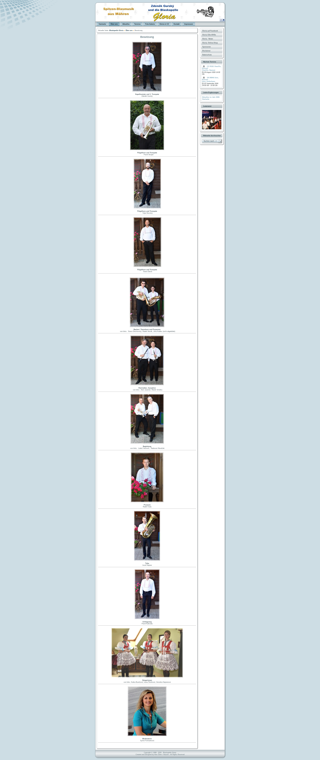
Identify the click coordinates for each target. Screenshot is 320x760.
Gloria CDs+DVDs (209, 35)
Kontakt (177, 24)
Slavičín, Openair (208, 70)
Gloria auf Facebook (210, 31)
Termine (137, 24)
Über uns (114, 24)
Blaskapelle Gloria (116, 30)
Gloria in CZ (164, 24)
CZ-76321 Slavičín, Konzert (211, 67)
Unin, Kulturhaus (208, 81)
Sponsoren (206, 47)
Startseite (102, 24)
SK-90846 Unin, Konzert (210, 78)
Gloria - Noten (207, 39)
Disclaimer (206, 51)
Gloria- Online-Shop (210, 43)
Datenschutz (207, 55)
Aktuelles (126, 24)
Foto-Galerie (150, 24)
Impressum (188, 24)
